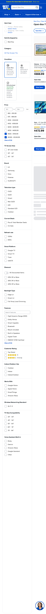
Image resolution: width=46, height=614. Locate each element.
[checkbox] (40, 31)
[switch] (6, 273)
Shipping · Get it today (16, 31)
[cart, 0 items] (41, 7)
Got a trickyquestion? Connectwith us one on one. (25, 606)
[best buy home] (6, 7)
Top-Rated (11, 352)
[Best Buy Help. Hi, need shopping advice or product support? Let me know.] (39, 605)
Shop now (36, 1)
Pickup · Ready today (15, 27)
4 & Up (19, 358)
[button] (7, 14)
